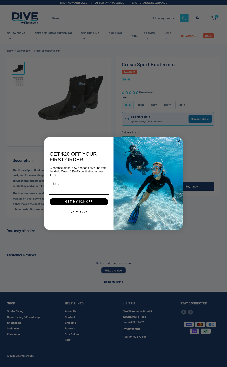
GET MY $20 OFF (79, 201)
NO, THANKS (79, 212)
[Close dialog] (179, 141)
